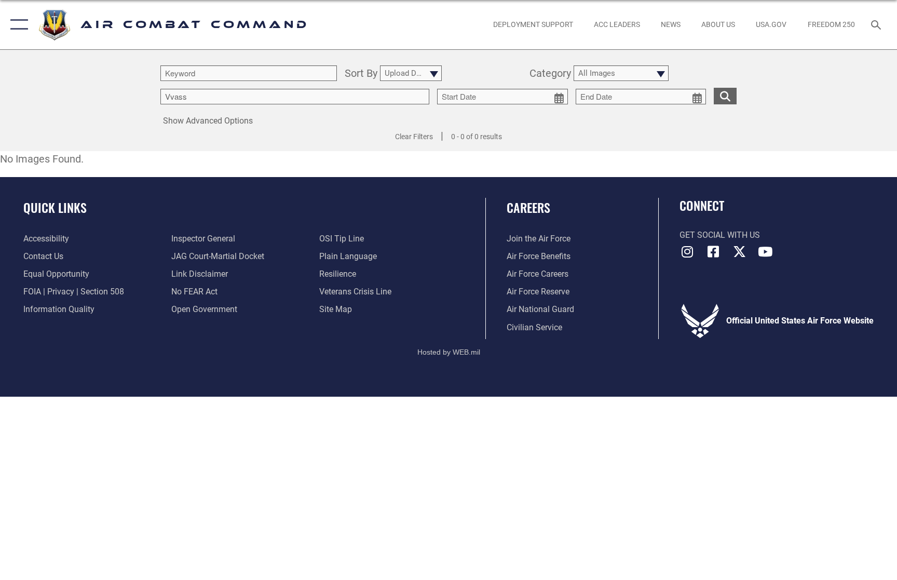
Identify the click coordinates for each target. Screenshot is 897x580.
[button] (17, 24)
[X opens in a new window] (739, 252)
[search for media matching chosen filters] (725, 96)
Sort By (361, 73)
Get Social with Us (719, 235)
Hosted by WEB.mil (448, 352)
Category (550, 73)
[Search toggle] (877, 24)
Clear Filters (414, 136)
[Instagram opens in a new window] (687, 252)
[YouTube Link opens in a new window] (765, 252)
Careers (528, 207)
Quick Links (55, 207)
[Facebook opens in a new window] (713, 252)
